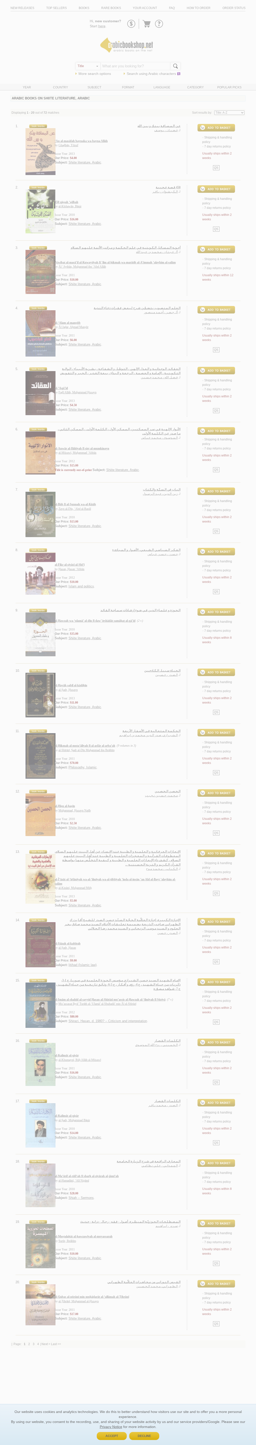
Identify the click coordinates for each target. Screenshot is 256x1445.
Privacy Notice (111, 1427)
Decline (144, 1436)
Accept (112, 1436)
